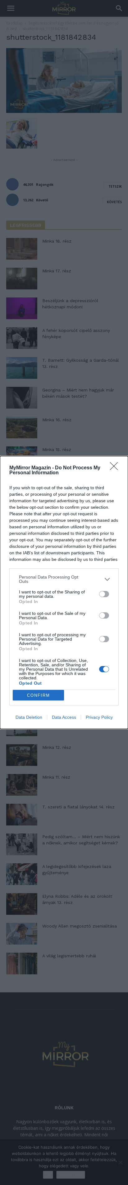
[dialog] (64, 592)
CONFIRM (38, 695)
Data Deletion (29, 717)
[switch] (104, 594)
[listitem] (64, 579)
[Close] (116, 468)
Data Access (64, 717)
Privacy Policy (99, 717)
